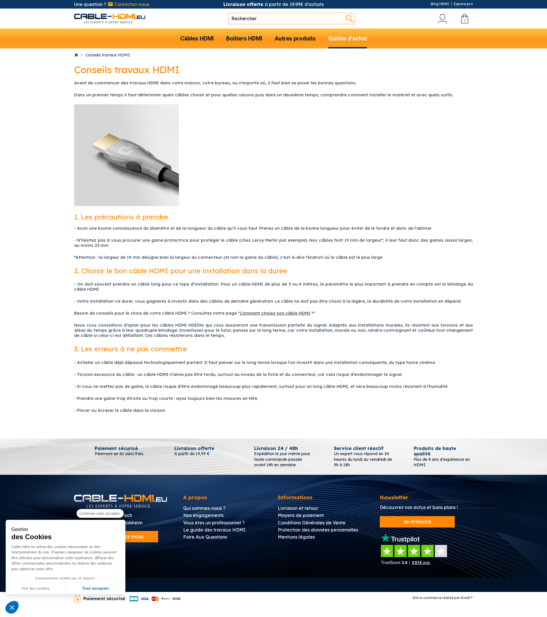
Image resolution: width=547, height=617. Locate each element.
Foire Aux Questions (205, 537)
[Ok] (349, 18)
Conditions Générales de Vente (312, 523)
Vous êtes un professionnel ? (214, 523)
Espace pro (463, 4)
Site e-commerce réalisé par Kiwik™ (443, 598)
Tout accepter (95, 588)
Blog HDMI (440, 4)
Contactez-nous (131, 4)
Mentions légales (296, 537)
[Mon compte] (442, 18)
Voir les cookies (36, 588)
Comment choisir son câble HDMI (275, 313)
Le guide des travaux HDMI (214, 530)
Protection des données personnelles (318, 530)
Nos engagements (203, 515)
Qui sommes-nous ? (204, 508)
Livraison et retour (298, 508)
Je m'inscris (417, 521)
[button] (12, 607)
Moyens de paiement (301, 515)
